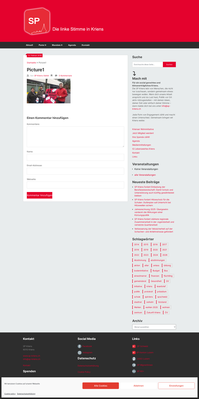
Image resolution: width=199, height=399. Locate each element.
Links (134, 156)
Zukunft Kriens (153, 312)
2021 (164, 249)
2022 (136, 255)
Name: (30, 151)
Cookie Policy (84, 372)
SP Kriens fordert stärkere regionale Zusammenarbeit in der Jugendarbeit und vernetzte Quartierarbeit (154, 222)
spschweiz (162, 297)
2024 (155, 255)
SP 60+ (140, 371)
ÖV (166, 312)
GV (167, 281)
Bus (166, 270)
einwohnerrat (140, 276)
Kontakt (86, 45)
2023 (145, 255)
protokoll (148, 291)
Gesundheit (156, 281)
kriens (149, 286)
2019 (145, 249)
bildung (167, 265)
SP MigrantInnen (144, 365)
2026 (164, 255)
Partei (41, 45)
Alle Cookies (100, 385)
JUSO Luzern (143, 358)
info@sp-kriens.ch (31, 359)
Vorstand (162, 302)
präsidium (162, 291)
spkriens (149, 297)
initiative (138, 286)
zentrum (138, 312)
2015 (145, 244)
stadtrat (138, 302)
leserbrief (161, 286)
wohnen (166, 307)
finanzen (155, 276)
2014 (136, 244)
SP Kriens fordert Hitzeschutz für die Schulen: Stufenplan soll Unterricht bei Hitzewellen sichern (152, 202)
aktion (137, 265)
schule (137, 297)
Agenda (72, 45)
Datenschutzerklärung (26, 394)
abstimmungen (158, 260)
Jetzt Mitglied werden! (143, 133)
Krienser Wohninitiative (143, 129)
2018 (136, 249)
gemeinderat (140, 281)
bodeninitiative (141, 270)
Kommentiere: (33, 124)
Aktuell (29, 45)
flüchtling (168, 276)
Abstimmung (140, 260)
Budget (156, 270)
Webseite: (31, 179)
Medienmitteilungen (141, 145)
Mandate (56, 45)
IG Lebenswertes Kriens (143, 149)
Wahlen (137, 307)
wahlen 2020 (152, 307)
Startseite (31, 62)
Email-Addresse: (34, 165)
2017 (164, 244)
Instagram (87, 352)
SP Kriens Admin (41, 75)
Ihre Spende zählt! (141, 137)
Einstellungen (176, 385)
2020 (155, 249)
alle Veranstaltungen (145, 174)
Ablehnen (139, 385)
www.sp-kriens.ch (31, 356)
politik (137, 291)
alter (147, 265)
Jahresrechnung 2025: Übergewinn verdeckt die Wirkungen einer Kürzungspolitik (151, 212)
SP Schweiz (142, 346)
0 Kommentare (65, 75)
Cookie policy (10, 394)
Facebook (86, 346)
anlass (156, 265)
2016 (155, 244)
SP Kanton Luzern (144, 352)
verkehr (150, 302)
